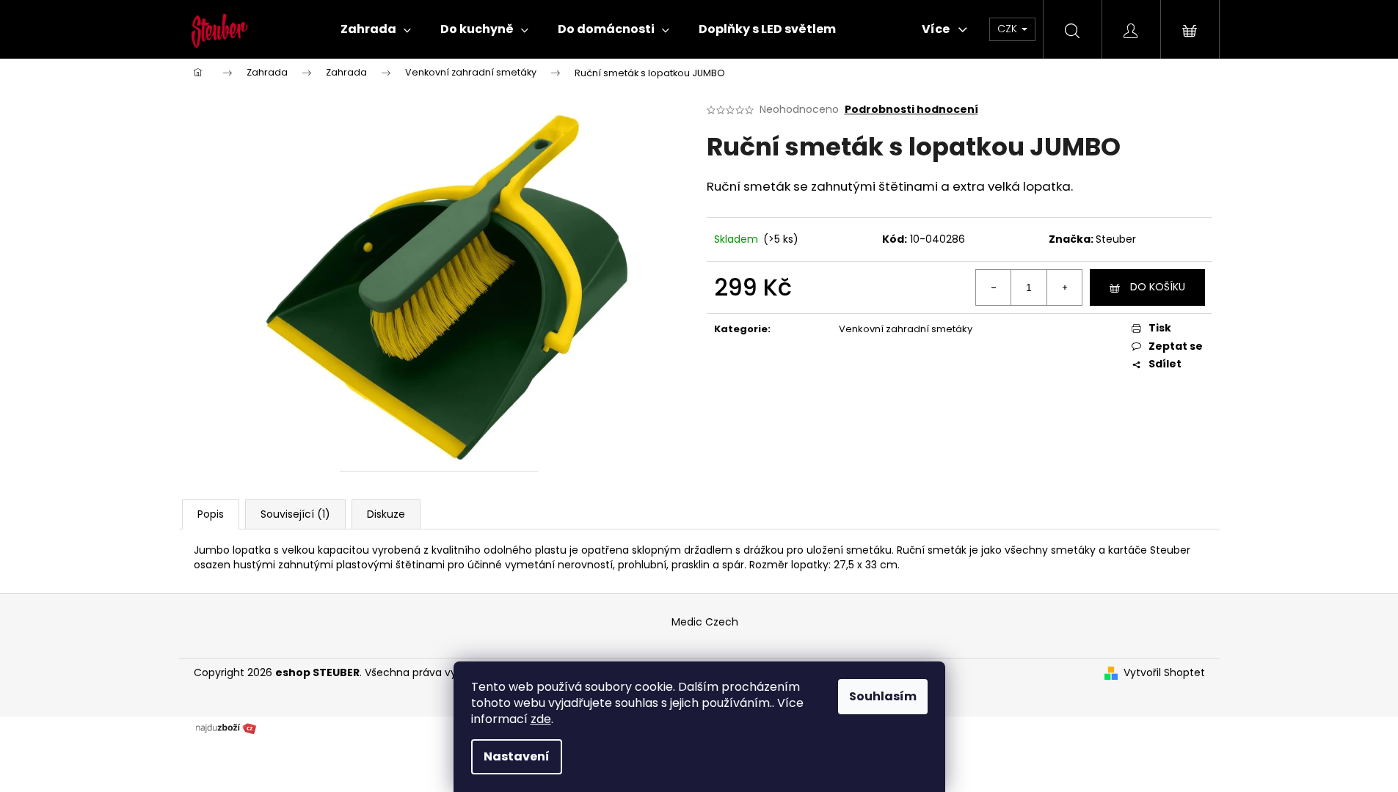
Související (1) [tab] (295, 514)
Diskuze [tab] (386, 514)
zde (541, 719)
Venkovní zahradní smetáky (905, 329)
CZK (1008, 28)
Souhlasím (883, 696)
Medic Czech (704, 622)
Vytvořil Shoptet (1164, 673)
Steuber (1116, 239)
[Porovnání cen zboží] (226, 726)
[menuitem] (376, 29)
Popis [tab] (210, 514)
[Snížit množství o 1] (993, 287)
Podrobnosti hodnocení (911, 110)
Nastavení (517, 756)
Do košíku (1157, 286)
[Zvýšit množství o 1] (1064, 287)
